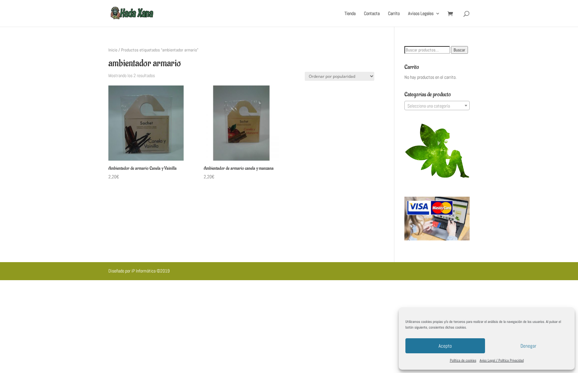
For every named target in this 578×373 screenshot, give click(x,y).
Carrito (394, 13)
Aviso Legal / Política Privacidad (502, 360)
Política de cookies (463, 360)
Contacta (372, 13)
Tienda (350, 13)
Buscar (459, 50)
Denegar (528, 346)
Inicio (112, 50)
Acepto (445, 346)
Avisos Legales (421, 13)
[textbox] (437, 106)
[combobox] (437, 105)
